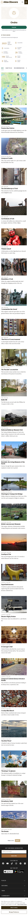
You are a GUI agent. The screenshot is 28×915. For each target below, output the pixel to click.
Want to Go (9, 68)
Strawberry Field (7, 801)
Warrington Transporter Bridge (11, 494)
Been (2, 68)
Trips (3, 890)
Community (6, 895)
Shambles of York (7, 279)
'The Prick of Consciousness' (10, 339)
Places (4, 880)
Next (17, 840)
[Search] (22, 2)
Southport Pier (6, 554)
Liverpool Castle (7, 158)
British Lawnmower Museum (11, 524)
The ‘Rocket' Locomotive (9, 369)
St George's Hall (6, 647)
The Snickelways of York (9, 188)
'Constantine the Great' (9, 309)
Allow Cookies (14, 907)
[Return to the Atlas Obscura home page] (9, 2)
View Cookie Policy (22, 904)
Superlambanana (7, 584)
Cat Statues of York (7, 219)
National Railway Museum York (12, 430)
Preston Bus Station (7, 128)
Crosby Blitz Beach (7, 710)
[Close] (26, 899)
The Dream (5, 831)
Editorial (5, 885)
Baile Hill (4, 400)
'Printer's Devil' (6, 249)
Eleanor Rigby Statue (8, 616)
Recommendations (19, 68)
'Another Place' (6, 741)
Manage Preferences (14, 912)
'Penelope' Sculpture (8, 771)
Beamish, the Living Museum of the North (13, 463)
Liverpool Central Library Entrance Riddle (13, 679)
